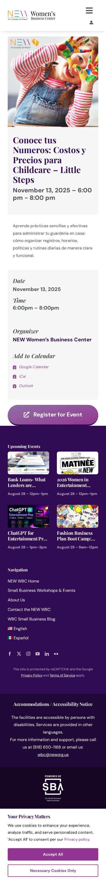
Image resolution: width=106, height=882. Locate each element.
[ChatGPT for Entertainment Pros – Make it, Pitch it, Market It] (28, 508)
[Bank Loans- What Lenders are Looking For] (28, 455)
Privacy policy (76, 839)
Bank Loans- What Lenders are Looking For (27, 482)
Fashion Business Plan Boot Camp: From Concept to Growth (75, 535)
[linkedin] (47, 654)
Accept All (53, 854)
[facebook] (10, 654)
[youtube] (38, 654)
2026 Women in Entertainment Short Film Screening (73, 482)
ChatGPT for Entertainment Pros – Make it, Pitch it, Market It (28, 535)
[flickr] (56, 654)
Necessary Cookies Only (53, 870)
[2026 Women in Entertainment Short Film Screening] (77, 455)
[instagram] (28, 654)
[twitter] (19, 654)
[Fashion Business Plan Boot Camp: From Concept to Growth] (77, 508)
